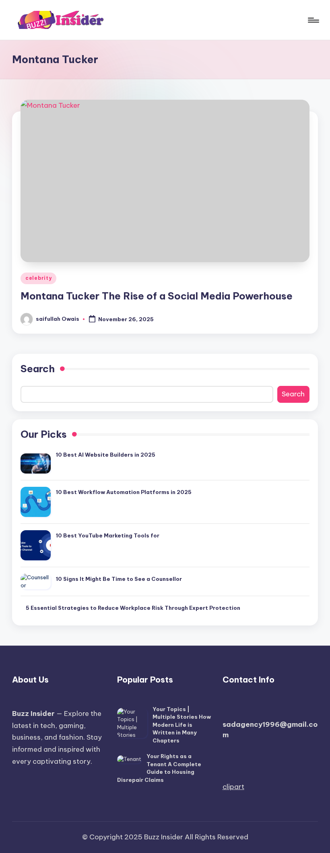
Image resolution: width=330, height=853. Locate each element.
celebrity (38, 278)
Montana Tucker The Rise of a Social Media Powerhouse (157, 296)
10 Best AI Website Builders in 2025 (105, 454)
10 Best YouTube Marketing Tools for (107, 535)
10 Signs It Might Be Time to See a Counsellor (119, 579)
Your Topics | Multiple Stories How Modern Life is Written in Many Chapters (182, 725)
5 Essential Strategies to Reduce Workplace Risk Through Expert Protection (133, 608)
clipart (233, 786)
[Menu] (313, 20)
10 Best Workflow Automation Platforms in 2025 (124, 492)
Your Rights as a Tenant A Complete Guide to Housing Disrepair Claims (159, 768)
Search (38, 369)
